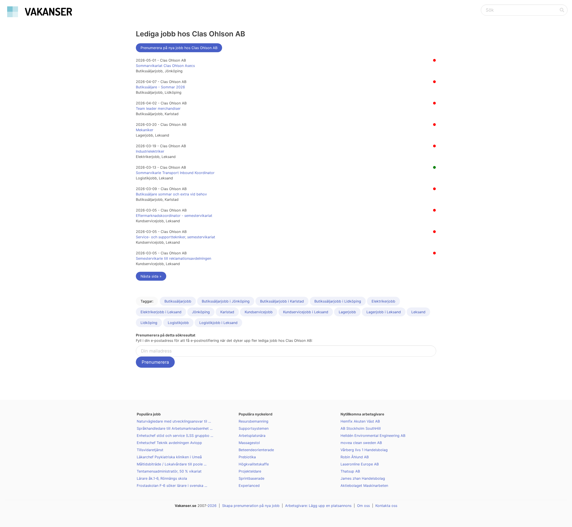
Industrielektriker (150, 151)
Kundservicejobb (259, 312)
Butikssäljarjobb (177, 301)
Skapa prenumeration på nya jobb (251, 505)
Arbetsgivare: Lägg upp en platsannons (318, 505)
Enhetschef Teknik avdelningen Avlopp (169, 442)
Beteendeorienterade (256, 450)
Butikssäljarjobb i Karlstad (282, 301)
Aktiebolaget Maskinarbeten (364, 485)
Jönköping (201, 312)
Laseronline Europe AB (360, 464)
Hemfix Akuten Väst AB (360, 421)
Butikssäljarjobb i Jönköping (226, 301)
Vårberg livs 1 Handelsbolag (364, 450)
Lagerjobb (347, 312)
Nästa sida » (151, 276)
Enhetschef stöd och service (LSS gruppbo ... (175, 435)
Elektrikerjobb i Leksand (161, 312)
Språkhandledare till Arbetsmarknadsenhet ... (174, 428)
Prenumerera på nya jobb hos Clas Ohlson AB (179, 48)
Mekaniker (144, 130)
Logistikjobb (178, 322)
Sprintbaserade (251, 478)
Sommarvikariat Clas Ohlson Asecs (165, 65)
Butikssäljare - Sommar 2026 (160, 87)
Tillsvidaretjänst (150, 450)
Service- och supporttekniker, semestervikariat (175, 237)
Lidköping (149, 322)
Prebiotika (247, 457)
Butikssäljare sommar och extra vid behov (171, 194)
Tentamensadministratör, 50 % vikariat (169, 471)
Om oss (363, 505)
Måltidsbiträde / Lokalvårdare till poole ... (171, 464)
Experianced (249, 485)
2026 (212, 505)
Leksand (418, 312)
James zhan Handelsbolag (363, 478)
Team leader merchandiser (158, 108)
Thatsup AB (350, 471)
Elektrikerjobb (383, 301)
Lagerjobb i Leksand (383, 312)
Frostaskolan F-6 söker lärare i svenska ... (172, 485)
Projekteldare (250, 471)
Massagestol (249, 442)
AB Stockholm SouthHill (361, 428)
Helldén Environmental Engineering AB (373, 435)
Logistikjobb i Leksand (218, 322)
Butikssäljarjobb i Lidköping (337, 301)
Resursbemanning (253, 421)
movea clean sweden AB (361, 442)
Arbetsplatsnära (252, 435)
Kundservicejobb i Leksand (305, 312)
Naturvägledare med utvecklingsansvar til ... (174, 421)
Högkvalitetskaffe (254, 464)
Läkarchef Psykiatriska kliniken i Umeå (169, 457)
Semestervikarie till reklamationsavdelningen (173, 258)
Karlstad (227, 312)
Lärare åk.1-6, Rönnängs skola (162, 478)
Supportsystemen (254, 428)
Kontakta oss (386, 505)
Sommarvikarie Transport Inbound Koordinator (175, 172)
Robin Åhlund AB (355, 457)
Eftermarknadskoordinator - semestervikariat (174, 215)
